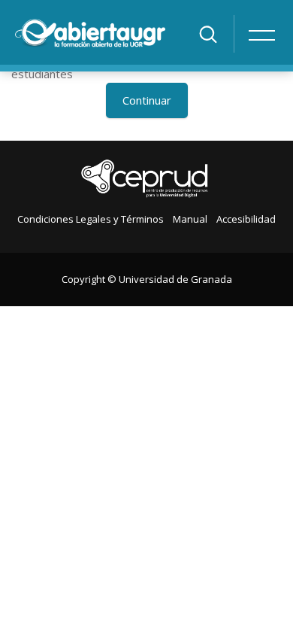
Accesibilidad (246, 219)
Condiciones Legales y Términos (90, 219)
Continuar (146, 100)
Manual (190, 219)
